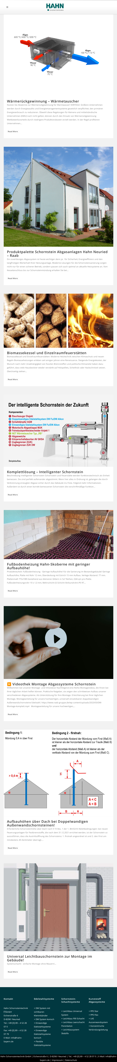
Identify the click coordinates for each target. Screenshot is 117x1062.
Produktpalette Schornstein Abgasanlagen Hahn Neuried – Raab (57, 253)
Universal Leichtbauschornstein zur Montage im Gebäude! (49, 958)
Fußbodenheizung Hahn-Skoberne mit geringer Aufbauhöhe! (48, 566)
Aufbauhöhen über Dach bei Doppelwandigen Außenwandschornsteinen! (47, 823)
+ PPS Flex (93, 1014)
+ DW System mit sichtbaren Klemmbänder (42, 1012)
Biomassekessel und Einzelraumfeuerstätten (46, 352)
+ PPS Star (93, 1011)
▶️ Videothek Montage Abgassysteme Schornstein (51, 684)
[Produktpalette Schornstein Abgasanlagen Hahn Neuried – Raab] (58, 197)
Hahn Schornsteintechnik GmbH (15, 1056)
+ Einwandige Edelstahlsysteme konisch (42, 1034)
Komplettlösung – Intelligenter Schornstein (45, 471)
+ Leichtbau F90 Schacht (72, 1018)
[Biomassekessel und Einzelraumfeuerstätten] (58, 321)
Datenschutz (71, 1060)
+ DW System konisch (44, 1019)
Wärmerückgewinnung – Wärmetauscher (43, 101)
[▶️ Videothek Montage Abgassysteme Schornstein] (58, 642)
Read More (13, 131)
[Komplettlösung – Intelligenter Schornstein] (58, 431)
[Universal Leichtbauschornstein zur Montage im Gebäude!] (58, 907)
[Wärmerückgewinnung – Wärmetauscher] (58, 55)
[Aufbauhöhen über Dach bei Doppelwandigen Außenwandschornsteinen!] (58, 773)
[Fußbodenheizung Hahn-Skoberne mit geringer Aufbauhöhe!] (58, 534)
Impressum (57, 1060)
